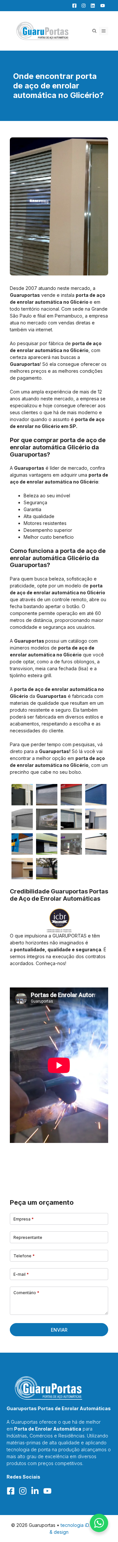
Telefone (24, 1255)
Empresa (23, 1219)
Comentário (26, 1292)
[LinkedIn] (91, 5)
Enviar (59, 1330)
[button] (94, 31)
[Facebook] (73, 5)
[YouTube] (100, 5)
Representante (27, 1237)
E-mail (21, 1274)
